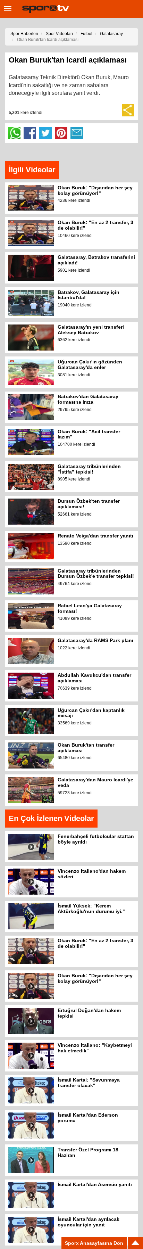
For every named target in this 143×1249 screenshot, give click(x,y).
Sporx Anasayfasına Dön (94, 1243)
